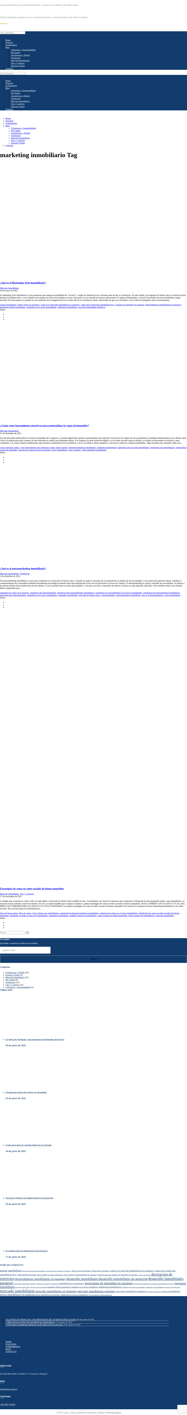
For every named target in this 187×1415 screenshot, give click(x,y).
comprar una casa (104, 1275)
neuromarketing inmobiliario (128, 595)
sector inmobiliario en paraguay (48, 1295)
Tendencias (25, 574)
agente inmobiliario (8, 305)
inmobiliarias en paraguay (71, 1283)
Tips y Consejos (27, 894)
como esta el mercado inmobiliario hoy (97, 305)
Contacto (11, 1352)
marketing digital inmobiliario (12, 307)
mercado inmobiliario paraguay (97, 1291)
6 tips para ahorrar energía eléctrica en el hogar (28, 1145)
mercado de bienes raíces (89, 595)
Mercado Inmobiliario (9, 288)
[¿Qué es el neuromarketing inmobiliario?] (87, 563)
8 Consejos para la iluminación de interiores (26, 1251)
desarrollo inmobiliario (82, 1279)
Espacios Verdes (12, 975)
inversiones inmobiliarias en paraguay (162, 1284)
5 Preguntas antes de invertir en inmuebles (26, 1092)
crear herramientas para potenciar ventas (37, 447)
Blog (8, 1349)
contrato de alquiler (144, 1275)
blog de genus (25, 913)
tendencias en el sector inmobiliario (74, 1295)
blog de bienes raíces (9, 913)
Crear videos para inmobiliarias (45, 913)
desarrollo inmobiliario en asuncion (123, 1279)
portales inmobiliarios (154, 1291)
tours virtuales (74, 450)
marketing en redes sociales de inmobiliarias (29, 916)
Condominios (12, 1347)
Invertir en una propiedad (38, 1287)
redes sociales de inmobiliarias (141, 916)
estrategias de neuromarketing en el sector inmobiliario (118, 593)
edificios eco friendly (43, 1284)
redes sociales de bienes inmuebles (112, 916)
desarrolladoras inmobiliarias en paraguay (163, 305)
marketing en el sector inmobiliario (41, 307)
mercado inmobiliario (17, 1291)
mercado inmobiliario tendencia (91, 307)
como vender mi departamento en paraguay (80, 1275)
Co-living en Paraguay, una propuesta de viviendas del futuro (34, 1039)
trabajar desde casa (106, 1295)
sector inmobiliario (59, 450)
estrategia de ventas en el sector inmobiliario (119, 913)
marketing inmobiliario (67, 307)
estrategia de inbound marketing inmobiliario (79, 913)
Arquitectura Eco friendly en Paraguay (59, 1271)
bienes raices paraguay (100, 1271)
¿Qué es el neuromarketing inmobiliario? (23, 568)
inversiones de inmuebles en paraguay (109, 1283)
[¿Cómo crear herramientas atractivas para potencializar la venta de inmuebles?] (87, 420)
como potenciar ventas (9, 447)
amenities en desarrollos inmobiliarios (34, 1271)
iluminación (54, 1284)
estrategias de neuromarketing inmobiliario (161, 593)
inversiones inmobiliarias (142, 1284)
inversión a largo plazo (22, 1287)
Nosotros (10, 1344)
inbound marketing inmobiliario (82, 447)
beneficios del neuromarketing (43, 593)
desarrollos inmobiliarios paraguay (25, 1284)
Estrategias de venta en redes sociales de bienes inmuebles (32, 888)
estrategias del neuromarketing (13, 595)
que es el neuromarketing (152, 595)
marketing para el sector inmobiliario (133, 447)
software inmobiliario (165, 916)
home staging (61, 447)
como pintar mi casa (26, 1274)
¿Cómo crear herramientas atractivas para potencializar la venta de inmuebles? (44, 425)
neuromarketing (108, 595)
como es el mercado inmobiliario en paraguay (60, 305)
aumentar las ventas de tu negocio (14, 593)
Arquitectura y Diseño (15, 972)
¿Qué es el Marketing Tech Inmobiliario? (23, 282)
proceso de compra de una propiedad (34, 450)
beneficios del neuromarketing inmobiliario (75, 593)
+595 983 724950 (7, 1404)
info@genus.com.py (8, 1389)
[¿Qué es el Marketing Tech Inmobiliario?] (87, 277)
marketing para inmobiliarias (162, 447)
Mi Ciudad (10, 980)
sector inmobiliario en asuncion (17, 1294)
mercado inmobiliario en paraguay (56, 1291)
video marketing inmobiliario (94, 450)
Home (8, 1342)
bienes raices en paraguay (29, 305)
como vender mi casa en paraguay (50, 1275)
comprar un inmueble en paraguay (129, 305)
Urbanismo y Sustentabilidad (17, 987)
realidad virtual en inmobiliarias (83, 916)
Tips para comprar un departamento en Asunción (29, 1198)
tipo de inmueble (94, 1295)
